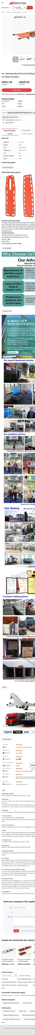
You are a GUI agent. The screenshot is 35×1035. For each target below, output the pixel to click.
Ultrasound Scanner (22, 985)
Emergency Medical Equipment (11, 1003)
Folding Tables (22, 1011)
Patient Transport (27, 1003)
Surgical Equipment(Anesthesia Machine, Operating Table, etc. (9, 982)
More (3, 1022)
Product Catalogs (25, 975)
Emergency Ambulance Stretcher (11, 1019)
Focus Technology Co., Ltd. (21, 1028)
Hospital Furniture (16, 12)
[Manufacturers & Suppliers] (17, 3)
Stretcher (25, 12)
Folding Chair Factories (9, 1011)
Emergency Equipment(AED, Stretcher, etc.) (25, 982)
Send (16, 931)
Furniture (8, 12)
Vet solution (5, 979)
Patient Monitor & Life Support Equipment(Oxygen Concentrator (9, 985)
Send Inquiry (17, 90)
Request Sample (30, 94)
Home (3, 12)
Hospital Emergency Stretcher (11, 1015)
